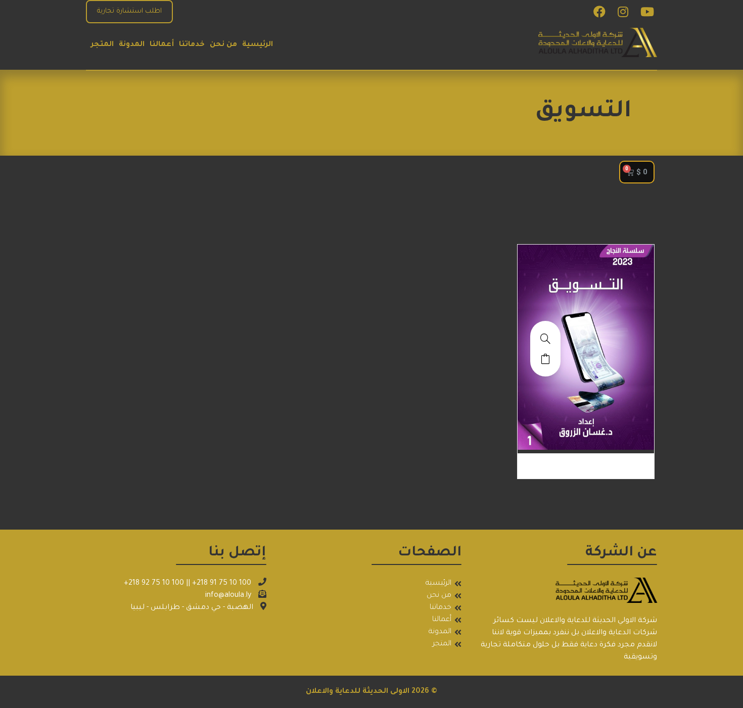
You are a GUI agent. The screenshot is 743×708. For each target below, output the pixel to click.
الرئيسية (257, 45)
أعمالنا (162, 45)
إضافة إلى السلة (545, 358)
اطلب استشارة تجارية (129, 11)
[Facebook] (599, 12)
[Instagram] (623, 12)
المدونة (132, 45)
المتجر (102, 45)
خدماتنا (192, 45)
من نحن (223, 45)
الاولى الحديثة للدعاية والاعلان (357, 692)
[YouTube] (647, 12)
